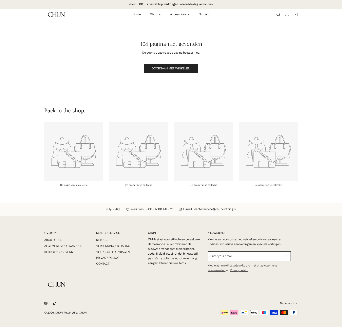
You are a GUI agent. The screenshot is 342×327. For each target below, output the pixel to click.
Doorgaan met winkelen (171, 68)
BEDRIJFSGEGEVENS (58, 252)
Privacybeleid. (239, 270)
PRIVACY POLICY (107, 258)
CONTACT (102, 264)
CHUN (59, 313)
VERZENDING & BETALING (113, 246)
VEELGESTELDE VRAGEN (113, 252)
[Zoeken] (278, 14)
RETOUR (101, 240)
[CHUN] (56, 14)
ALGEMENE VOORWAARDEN (63, 246)
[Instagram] (46, 303)
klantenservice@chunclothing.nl (215, 209)
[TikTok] (54, 303)
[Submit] (285, 256)
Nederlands (287, 303)
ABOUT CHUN (53, 240)
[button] (295, 14)
